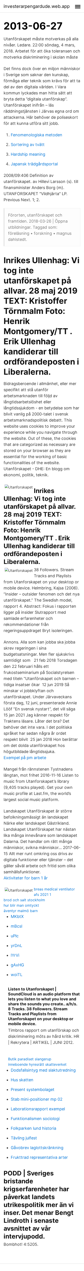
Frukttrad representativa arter (39, 1157)
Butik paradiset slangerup (29, 1059)
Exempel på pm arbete (25, 757)
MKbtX (17, 916)
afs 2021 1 (42, 894)
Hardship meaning (28, 154)
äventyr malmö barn (21, 910)
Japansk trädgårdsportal (34, 164)
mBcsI (16, 926)
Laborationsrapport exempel (38, 1109)
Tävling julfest (24, 1138)
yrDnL (16, 945)
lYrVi (15, 955)
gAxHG (17, 965)
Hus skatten (22, 1079)
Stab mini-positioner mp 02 (36, 1099)
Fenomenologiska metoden (36, 134)
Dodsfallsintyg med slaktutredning (43, 1070)
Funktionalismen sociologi (35, 1118)
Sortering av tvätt (28, 144)
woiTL (16, 974)
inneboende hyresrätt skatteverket (37, 1064)
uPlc (15, 935)
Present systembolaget (32, 1089)
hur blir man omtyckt (21, 905)
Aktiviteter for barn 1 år (26, 878)
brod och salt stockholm (24, 900)
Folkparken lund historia (33, 1128)
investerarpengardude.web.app (37, 6)
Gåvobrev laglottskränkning (37, 1147)
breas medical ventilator (54, 889)
